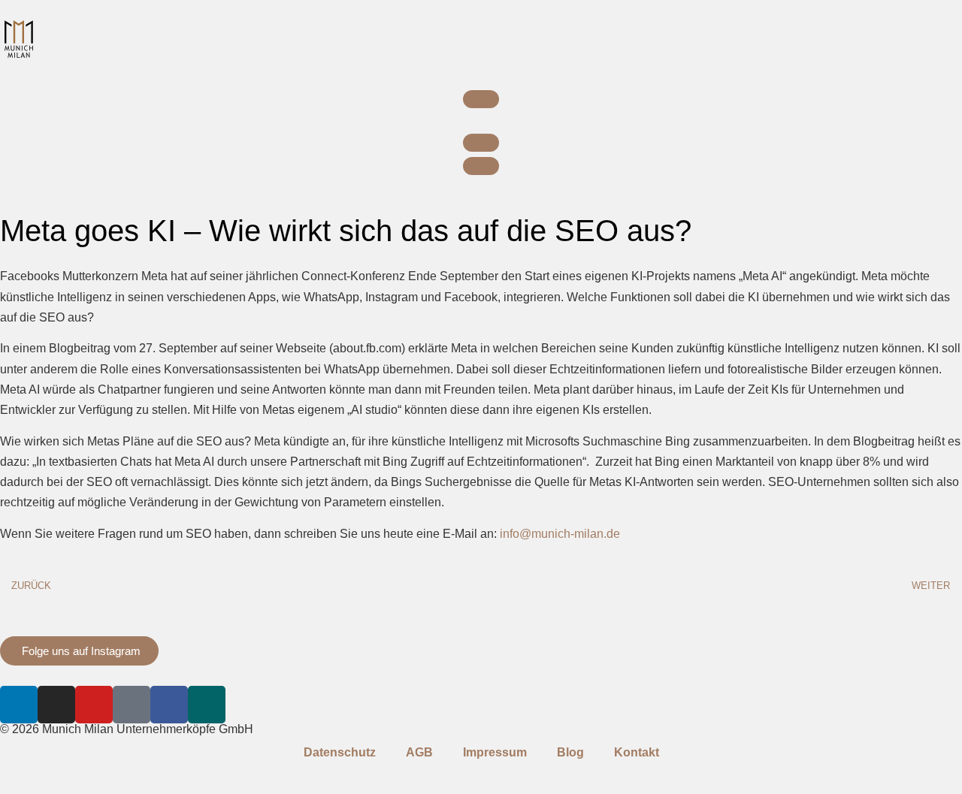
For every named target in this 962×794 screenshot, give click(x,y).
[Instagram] (56, 704)
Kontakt (636, 752)
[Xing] (206, 704)
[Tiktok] (131, 704)
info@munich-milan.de (560, 533)
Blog (570, 752)
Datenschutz (340, 752)
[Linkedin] (19, 704)
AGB (419, 752)
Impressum (495, 752)
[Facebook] (169, 704)
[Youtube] (94, 704)
